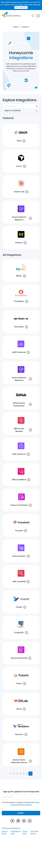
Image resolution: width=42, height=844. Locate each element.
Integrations (25, 27)
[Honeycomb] (11, 16)
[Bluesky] (12, 821)
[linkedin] (18, 821)
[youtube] (24, 821)
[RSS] (30, 821)
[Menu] (38, 16)
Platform (16, 27)
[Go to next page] (30, 774)
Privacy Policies (26, 805)
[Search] (33, 16)
